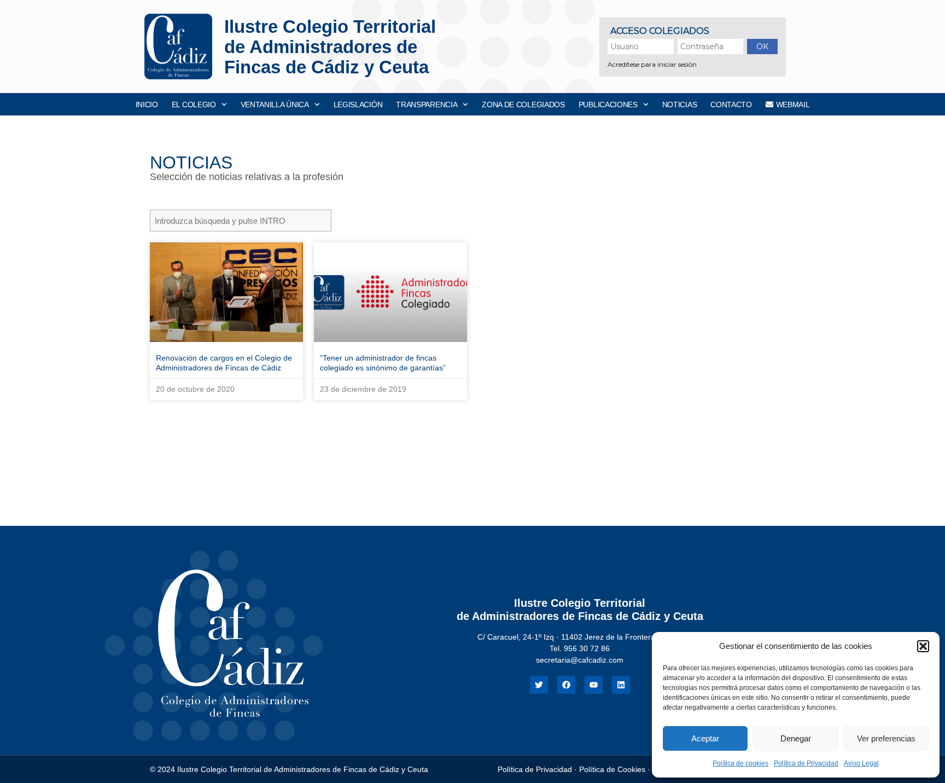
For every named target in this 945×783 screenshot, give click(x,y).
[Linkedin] (621, 685)
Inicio (147, 104)
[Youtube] (594, 685)
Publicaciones (608, 104)
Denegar (795, 738)
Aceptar (705, 738)
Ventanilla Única (275, 104)
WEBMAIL (793, 104)
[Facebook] (566, 685)
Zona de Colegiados (523, 104)
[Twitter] (539, 685)
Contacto (731, 104)
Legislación (358, 104)
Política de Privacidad (806, 763)
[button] (923, 646)
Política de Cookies (612, 769)
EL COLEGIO (194, 104)
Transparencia (426, 104)
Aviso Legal (861, 763)
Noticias (679, 104)
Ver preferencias (886, 738)
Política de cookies (740, 763)
